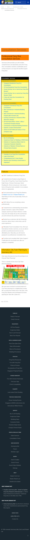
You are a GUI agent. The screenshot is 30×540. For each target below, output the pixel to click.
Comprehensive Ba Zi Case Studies (13, 158)
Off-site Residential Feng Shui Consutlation (15, 87)
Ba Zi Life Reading (9, 138)
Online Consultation (7, 135)
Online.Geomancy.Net (9, 504)
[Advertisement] (15, 30)
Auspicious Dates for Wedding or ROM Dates (16, 140)
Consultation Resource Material (11, 152)
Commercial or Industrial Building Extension (16, 125)
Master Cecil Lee (8, 194)
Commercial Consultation (9, 103)
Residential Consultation (9, 80)
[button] (28, 2)
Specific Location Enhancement (12, 127)
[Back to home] (7, 2)
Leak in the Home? (9, 156)
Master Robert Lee (19, 194)
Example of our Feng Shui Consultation (14, 154)
